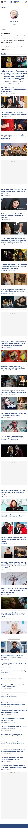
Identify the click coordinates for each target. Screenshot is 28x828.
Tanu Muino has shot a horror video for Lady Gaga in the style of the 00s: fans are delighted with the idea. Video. (13, 368)
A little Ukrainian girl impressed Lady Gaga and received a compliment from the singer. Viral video (13, 89)
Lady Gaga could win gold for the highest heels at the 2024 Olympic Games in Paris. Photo (14, 614)
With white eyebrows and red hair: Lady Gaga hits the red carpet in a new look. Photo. (13, 492)
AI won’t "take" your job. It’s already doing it (12, 678)
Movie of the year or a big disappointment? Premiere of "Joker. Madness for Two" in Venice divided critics (14, 590)
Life (2, 659)
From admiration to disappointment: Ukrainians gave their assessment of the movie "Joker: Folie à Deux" (13, 438)
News (10, 83)
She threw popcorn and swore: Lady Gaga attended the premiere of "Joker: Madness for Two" (14, 539)
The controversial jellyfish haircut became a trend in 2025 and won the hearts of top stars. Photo (14, 191)
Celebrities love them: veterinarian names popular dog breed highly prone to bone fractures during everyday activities (14, 343)
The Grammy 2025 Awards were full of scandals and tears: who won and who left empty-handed (13, 136)
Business (3, 674)
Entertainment (4, 93)
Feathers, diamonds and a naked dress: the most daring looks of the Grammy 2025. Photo (13, 215)
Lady (2, 116)
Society (2, 667)
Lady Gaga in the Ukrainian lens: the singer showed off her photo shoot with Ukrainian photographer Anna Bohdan (14, 266)
